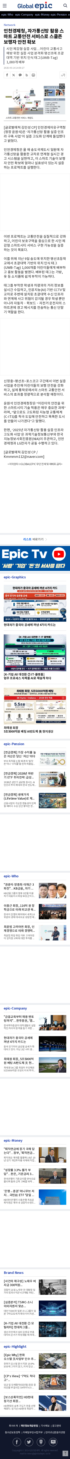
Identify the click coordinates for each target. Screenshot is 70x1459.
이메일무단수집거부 (33, 1432)
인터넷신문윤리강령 (55, 1432)
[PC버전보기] (53, 1442)
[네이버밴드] (27, 75)
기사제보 (45, 1426)
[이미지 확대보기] (62, 86)
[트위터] (13, 75)
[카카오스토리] (29, 1442)
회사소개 (13, 1426)
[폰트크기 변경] (63, 75)
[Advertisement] (35, 497)
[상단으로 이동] (65, 1453)
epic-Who (7, 14)
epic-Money (42, 14)
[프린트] (33, 75)
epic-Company (24, 14)
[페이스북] (7, 75)
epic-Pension (57, 14)
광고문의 (56, 1426)
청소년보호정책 (12, 1432)
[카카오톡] (20, 75)
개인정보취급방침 (29, 1425)
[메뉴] (4, 5)
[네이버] (41, 1442)
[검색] (65, 5)
